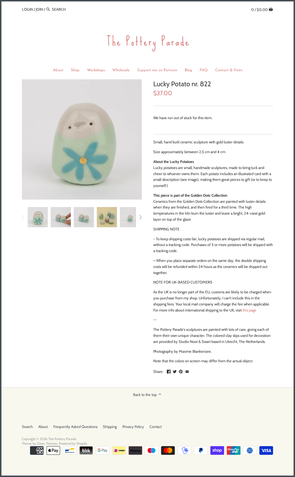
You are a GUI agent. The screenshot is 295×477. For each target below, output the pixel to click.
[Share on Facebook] (169, 371)
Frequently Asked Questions (75, 426)
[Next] (140, 217)
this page (249, 310)
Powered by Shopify (73, 444)
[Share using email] (187, 371)
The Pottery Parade (62, 439)
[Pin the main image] (181, 371)
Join (39, 9)
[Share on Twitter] (175, 371)
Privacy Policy (133, 426)
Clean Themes (47, 444)
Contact (156, 426)
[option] (38, 217)
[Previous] (23, 217)
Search (27, 426)
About (43, 426)
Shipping (110, 426)
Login (27, 9)
